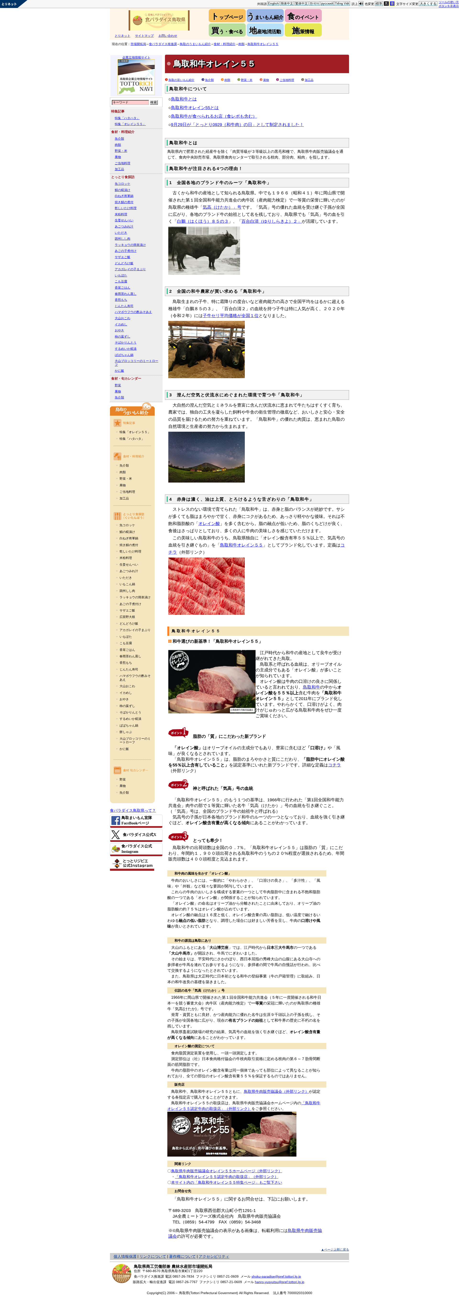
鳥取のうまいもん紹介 (195, 44)
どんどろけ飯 (124, 263)
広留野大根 (127, 617)
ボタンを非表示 (449, 5)
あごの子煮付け (126, 251)
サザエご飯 (122, 257)
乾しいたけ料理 (126, 208)
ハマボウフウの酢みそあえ (133, 312)
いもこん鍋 (127, 584)
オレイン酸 (209, 523)
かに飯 (119, 370)
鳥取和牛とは (184, 99)
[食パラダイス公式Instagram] (136, 849)
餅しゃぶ (126, 732)
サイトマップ (144, 35)
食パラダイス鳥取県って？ (133, 810)
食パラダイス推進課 (163, 44)
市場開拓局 (138, 44)
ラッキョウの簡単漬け (130, 245)
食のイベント (303, 16)
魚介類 (119, 138)
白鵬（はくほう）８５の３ (203, 221)
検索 (153, 102)
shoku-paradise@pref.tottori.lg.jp (276, 1276)
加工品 (119, 169)
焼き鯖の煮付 (124, 202)
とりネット (122, 35)
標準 (379, 3)
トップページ (227, 16)
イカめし (121, 324)
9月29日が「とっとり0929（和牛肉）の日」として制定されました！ (237, 124)
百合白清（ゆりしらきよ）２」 (271, 221)
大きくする (428, 3)
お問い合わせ (167, 35)
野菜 (118, 385)
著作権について (182, 1256)
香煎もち (121, 300)
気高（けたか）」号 (222, 207)
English (273, 3)
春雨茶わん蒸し (126, 294)
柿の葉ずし (122, 336)
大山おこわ (122, 318)
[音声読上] (361, 3)
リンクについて (152, 1256)
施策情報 (303, 30)
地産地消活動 (265, 30)
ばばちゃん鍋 (124, 355)
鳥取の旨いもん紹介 (181, 79)
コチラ (334, 765)
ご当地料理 (122, 163)
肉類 (241, 44)
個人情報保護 (125, 1256)
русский (327, 3)
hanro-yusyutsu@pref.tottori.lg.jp (279, 1282)
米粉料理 (121, 214)
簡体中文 (287, 3)
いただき (121, 232)
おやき (119, 330)
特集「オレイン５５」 (130, 124)
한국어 (314, 3)
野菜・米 (121, 151)
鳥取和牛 (311, 687)
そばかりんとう (126, 342)
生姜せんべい (124, 220)
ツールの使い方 (449, 2)
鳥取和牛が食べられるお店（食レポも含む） (214, 116)
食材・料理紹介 (224, 44)
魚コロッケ (122, 184)
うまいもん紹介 (265, 16)
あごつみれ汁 (124, 226)
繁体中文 (301, 3)
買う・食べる (227, 30)
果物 (118, 157)
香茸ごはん (122, 287)
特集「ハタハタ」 (127, 118)
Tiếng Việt (342, 3)
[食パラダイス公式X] (136, 834)
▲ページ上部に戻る (335, 1249)
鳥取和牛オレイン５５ (263, 44)
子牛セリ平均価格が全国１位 (231, 315)
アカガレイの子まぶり (130, 269)
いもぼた (121, 275)
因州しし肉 (122, 238)
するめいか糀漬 (126, 349)
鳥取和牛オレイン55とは (195, 107)
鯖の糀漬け (122, 190)
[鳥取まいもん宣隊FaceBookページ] (136, 820)
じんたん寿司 (124, 306)
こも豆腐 (121, 281)
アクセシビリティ (214, 1256)
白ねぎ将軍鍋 (124, 196)
